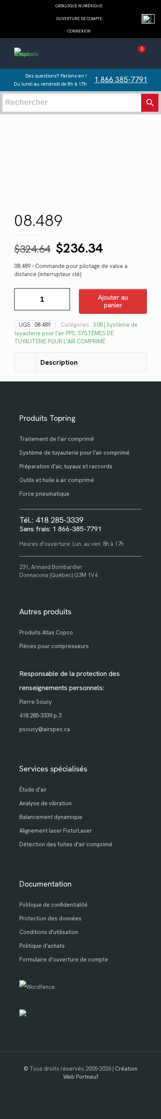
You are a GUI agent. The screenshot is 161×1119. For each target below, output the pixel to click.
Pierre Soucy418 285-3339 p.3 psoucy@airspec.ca (44, 715)
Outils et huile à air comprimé (56, 480)
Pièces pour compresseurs (54, 646)
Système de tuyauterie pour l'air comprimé (74, 452)
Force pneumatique (44, 493)
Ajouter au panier (113, 301)
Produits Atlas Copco (46, 632)
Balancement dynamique (50, 817)
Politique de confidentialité (53, 904)
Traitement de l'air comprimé (56, 439)
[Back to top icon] (143, 1101)
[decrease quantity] (23, 299)
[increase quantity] (60, 299)
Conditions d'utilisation (48, 932)
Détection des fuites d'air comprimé (65, 844)
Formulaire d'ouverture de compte (63, 959)
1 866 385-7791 (121, 79)
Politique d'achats (42, 945)
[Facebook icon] (80, 1089)
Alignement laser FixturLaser (55, 830)
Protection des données (50, 918)
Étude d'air (33, 789)
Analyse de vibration (45, 803)
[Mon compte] (121, 55)
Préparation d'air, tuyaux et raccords (65, 466)
